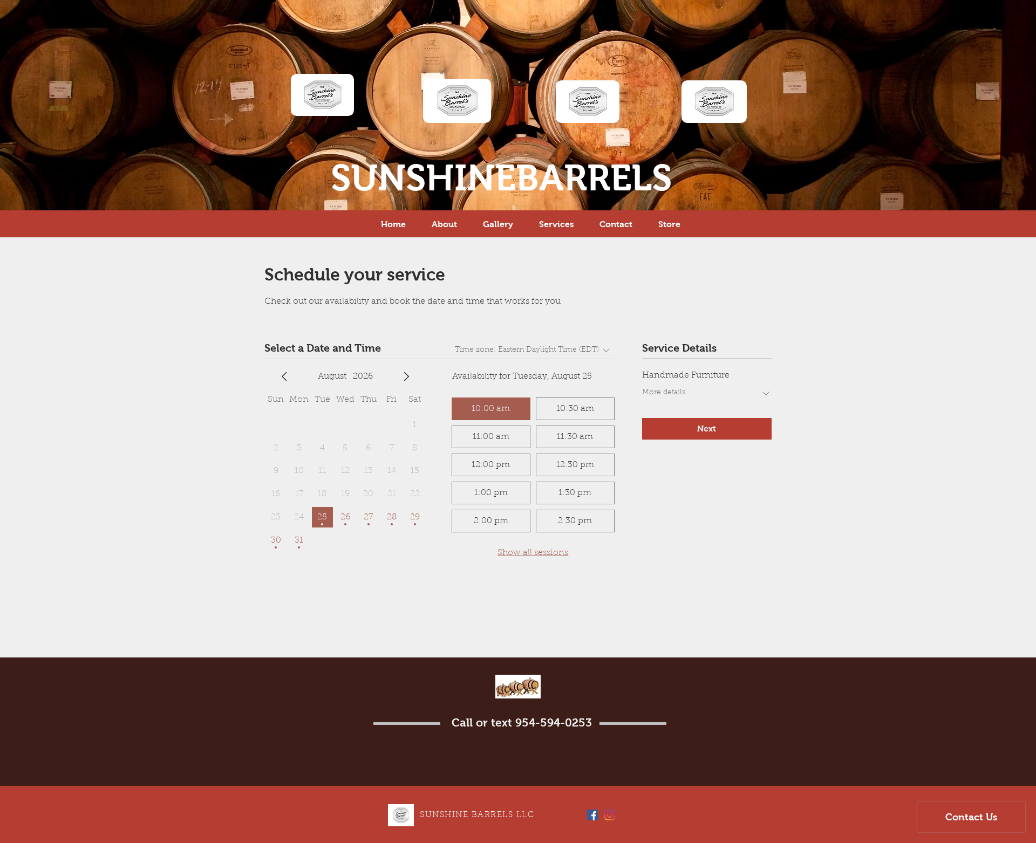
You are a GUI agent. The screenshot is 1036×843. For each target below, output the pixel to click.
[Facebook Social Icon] (592, 815)
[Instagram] (609, 815)
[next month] (406, 376)
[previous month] (284, 376)
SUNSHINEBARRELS (501, 177)
